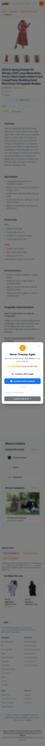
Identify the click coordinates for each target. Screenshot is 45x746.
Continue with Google (24, 374)
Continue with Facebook (24, 381)
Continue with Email (21, 399)
